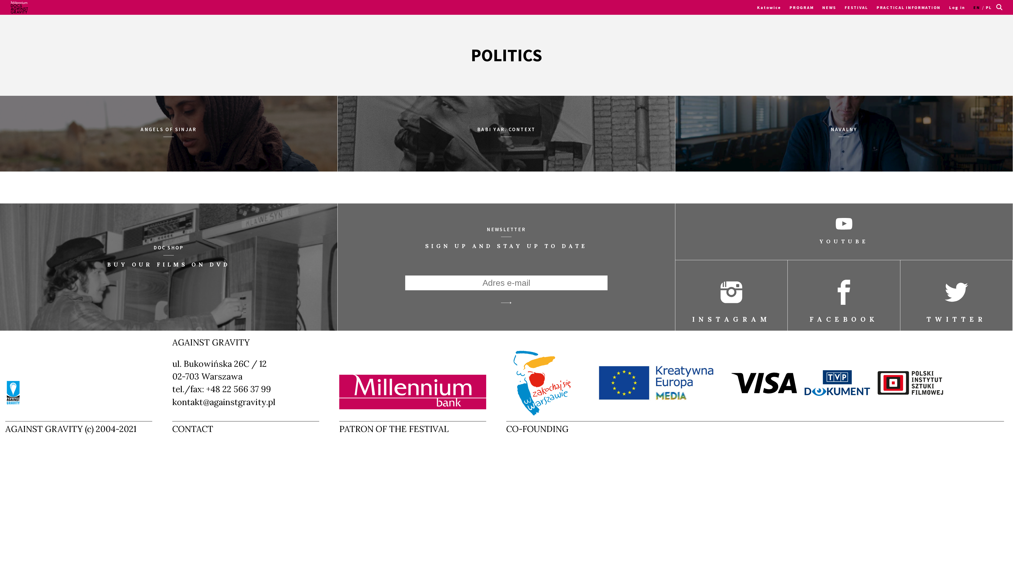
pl (989, 7)
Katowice (769, 7)
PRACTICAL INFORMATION (909, 7)
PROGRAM (802, 7)
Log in (957, 7)
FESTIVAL (856, 7)
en (976, 7)
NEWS (829, 7)
